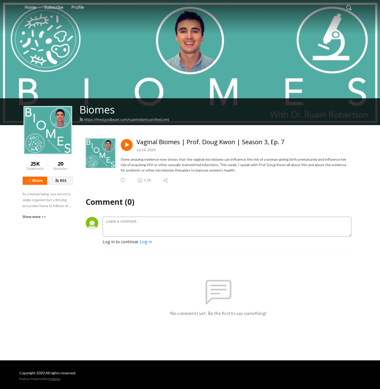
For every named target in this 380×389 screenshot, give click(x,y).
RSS (63, 180)
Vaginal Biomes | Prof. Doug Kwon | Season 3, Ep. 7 (210, 142)
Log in (146, 242)
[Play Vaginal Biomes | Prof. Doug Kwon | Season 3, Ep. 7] (127, 145)
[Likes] (123, 180)
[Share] (166, 180)
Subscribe (53, 7)
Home (30, 7)
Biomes (97, 109)
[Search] (349, 7)
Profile (77, 7)
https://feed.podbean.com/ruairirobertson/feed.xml (126, 119)
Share (37, 180)
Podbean (54, 379)
